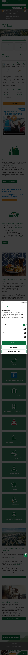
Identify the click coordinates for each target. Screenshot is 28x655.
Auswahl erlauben (14, 347)
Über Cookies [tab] (23, 306)
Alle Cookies (14, 342)
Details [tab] (14, 306)
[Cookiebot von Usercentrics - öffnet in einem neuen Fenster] (21, 302)
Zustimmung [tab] (5, 306)
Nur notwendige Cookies (14, 351)
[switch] (25, 329)
